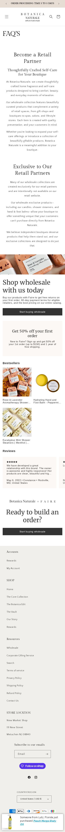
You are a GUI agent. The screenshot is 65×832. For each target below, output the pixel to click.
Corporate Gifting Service (20, 655)
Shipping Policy (15, 685)
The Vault (12, 612)
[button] (6, 16)
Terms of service (15, 670)
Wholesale (12, 648)
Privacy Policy (14, 678)
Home (10, 589)
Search (10, 663)
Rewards (11, 560)
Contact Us (13, 700)
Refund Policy (14, 693)
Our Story (12, 619)
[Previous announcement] (6, 3)
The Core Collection (17, 597)
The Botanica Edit (16, 604)
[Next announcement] (58, 3)
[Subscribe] (47, 754)
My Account (13, 568)
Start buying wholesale (33, 311)
